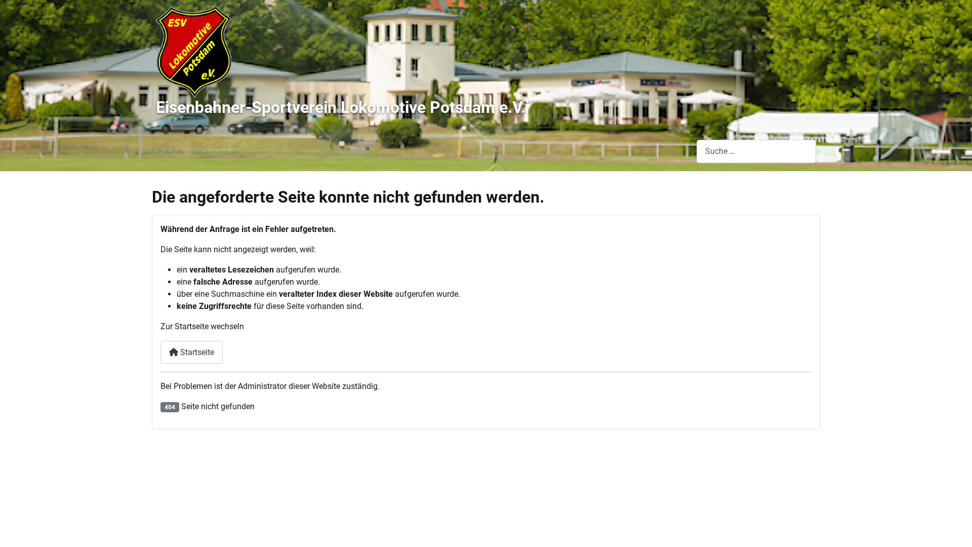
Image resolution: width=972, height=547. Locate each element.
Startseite (196, 352)
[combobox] (756, 151)
